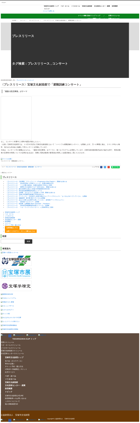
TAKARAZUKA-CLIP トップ (24, 339)
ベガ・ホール (65, 6)
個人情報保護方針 (11, 404)
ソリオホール (75, 6)
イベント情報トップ (93, 18)
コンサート (60, 63)
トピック (47, 9)
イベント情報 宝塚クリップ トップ (89, 15)
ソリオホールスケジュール (10, 348)
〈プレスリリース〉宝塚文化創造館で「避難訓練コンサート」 (62, 20)
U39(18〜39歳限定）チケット (16, 369)
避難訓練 (31, 167)
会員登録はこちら (12, 228)
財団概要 (115, 6)
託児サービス (10, 372)
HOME (14, 20)
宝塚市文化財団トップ (14, 357)
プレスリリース (34, 20)
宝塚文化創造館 (87, 6)
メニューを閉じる (48, 11)
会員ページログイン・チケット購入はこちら (20, 231)
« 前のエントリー (6, 172)
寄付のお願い (10, 364)
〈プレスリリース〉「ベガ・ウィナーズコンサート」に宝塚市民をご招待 (29, 207)
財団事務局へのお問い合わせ (15, 398)
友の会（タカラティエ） (14, 361)
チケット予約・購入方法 (13, 225)
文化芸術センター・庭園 (102, 6)
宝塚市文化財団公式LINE (14, 395)
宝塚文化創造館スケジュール (11, 351)
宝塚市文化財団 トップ (51, 6)
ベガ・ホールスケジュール (10, 345)
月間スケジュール (114, 15)
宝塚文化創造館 (22, 167)
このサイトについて (12, 401)
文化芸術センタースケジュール (12, 353)
